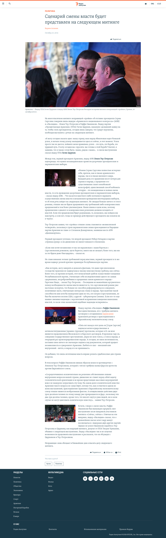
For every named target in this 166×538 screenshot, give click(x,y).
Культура (17, 495)
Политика (50, 11)
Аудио (50, 490)
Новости (16, 478)
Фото (50, 486)
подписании (107, 314)
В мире (16, 516)
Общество (17, 486)
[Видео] (146, 3)
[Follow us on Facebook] (85, 478)
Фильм (51, 482)
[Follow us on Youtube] (96, 478)
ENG (152, 4)
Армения (17, 503)
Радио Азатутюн (20, 529)
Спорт (15, 499)
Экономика (18, 490)
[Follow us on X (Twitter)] (90, 478)
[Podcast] (112, 478)
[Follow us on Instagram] (101, 478)
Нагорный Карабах (21, 508)
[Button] (115, 39)
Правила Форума (126, 529)
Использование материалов (95, 529)
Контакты (53, 529)
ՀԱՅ (159, 4)
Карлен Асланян (51, 28)
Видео (50, 478)
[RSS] (106, 478)
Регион (16, 512)
